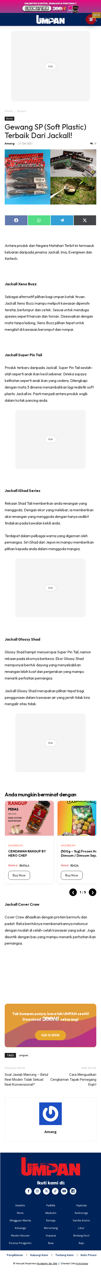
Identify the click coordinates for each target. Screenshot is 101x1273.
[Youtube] (64, 1191)
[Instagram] (37, 1191)
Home (9, 111)
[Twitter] (46, 1191)
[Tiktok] (55, 1191)
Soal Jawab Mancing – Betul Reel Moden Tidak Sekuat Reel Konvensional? (26, 1079)
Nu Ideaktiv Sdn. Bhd (47, 1263)
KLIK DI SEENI (50, 1035)
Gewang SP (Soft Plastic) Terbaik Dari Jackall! (45, 131)
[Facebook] (28, 1191)
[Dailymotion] (73, 1191)
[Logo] (51, 1166)
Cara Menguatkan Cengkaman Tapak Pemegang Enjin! (73, 1079)
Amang (10, 143)
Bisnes (21, 111)
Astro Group (82, 1263)
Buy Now (19, 875)
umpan (23, 1055)
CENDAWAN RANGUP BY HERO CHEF (27, 853)
